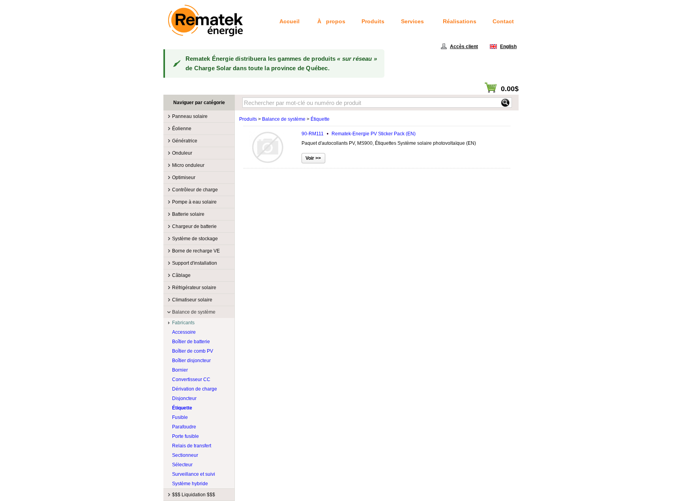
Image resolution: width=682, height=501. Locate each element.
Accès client (464, 46)
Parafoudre (184, 427)
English (508, 46)
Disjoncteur (184, 398)
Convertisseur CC (191, 379)
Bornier (180, 370)
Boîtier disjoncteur (191, 360)
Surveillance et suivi (193, 474)
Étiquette (182, 408)
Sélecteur (182, 464)
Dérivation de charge (194, 389)
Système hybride (190, 483)
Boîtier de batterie (191, 341)
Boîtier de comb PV (192, 351)
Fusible (180, 417)
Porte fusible (185, 436)
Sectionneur (185, 455)
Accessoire (184, 332)
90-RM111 (359, 133)
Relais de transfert (191, 446)
